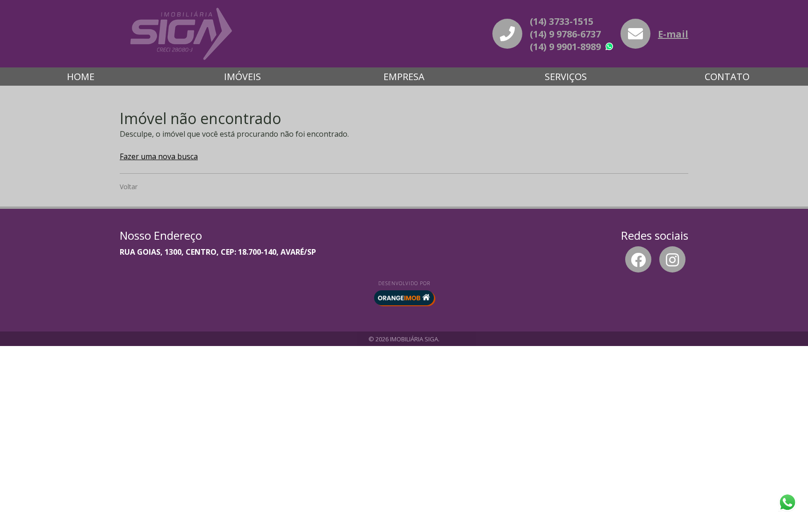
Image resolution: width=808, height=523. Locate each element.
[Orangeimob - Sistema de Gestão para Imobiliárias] (404, 297)
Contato (727, 76)
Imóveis (242, 76)
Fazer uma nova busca (159, 156)
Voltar (128, 186)
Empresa (404, 76)
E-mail (673, 34)
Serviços (566, 76)
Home (80, 76)
